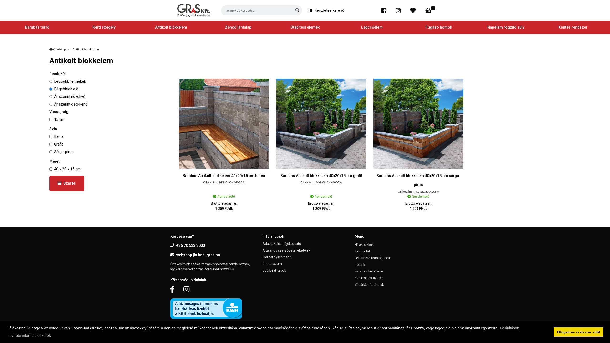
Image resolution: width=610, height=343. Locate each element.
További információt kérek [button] (29, 335)
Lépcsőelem (372, 27)
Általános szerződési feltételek (286, 250)
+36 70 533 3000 (190, 245)
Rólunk (360, 265)
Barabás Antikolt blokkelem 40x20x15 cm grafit (321, 175)
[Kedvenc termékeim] (414, 10)
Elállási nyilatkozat (277, 257)
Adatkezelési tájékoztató (282, 244)
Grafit (58, 144)
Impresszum (272, 264)
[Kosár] (429, 10)
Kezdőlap (59, 49)
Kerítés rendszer (572, 27)
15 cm (59, 119)
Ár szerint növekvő (69, 96)
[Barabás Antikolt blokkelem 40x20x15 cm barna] (224, 124)
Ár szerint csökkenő (70, 104)
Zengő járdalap (238, 27)
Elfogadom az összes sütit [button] (578, 332)
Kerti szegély (104, 27)
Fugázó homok (439, 27)
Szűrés (69, 183)
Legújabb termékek (70, 81)
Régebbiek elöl (66, 89)
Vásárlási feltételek (369, 285)
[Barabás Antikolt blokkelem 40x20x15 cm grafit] (321, 124)
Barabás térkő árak (369, 271)
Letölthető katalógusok (372, 258)
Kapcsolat (362, 251)
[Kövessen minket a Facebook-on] (172, 289)
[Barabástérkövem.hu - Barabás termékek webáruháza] (193, 10)
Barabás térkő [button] (37, 27)
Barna (58, 136)
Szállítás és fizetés (369, 278)
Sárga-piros (64, 152)
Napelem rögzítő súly (505, 27)
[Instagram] (399, 10)
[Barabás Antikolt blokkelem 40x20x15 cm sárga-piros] (418, 124)
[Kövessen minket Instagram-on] (186, 289)
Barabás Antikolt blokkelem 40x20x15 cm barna (224, 175)
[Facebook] (385, 10)
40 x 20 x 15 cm (67, 169)
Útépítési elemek (305, 27)
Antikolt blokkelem (171, 27)
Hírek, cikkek (364, 245)
